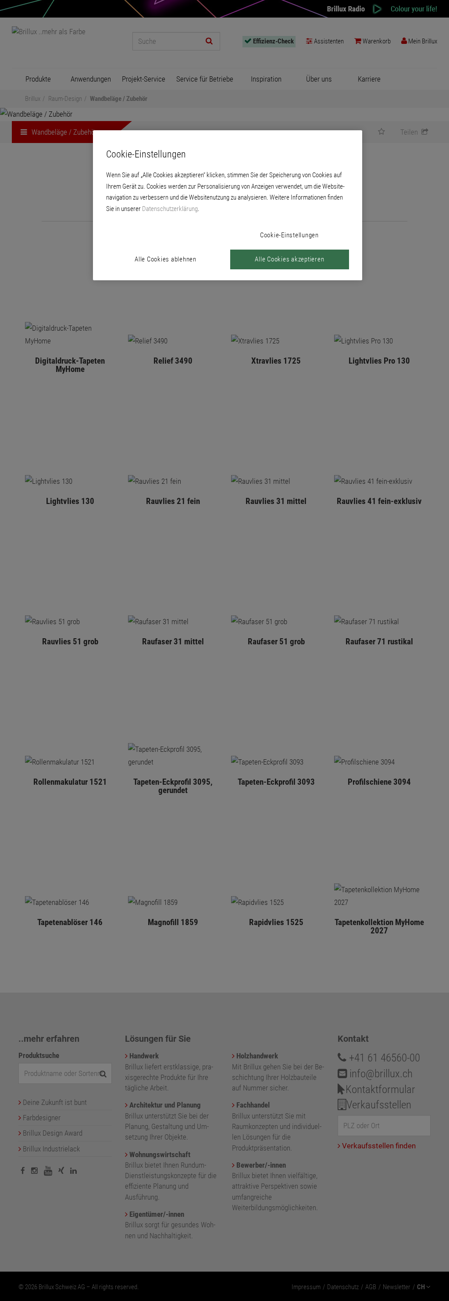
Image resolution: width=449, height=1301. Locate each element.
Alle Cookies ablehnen (165, 259)
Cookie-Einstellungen (289, 235)
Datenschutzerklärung (170, 209)
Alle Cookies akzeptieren (289, 259)
